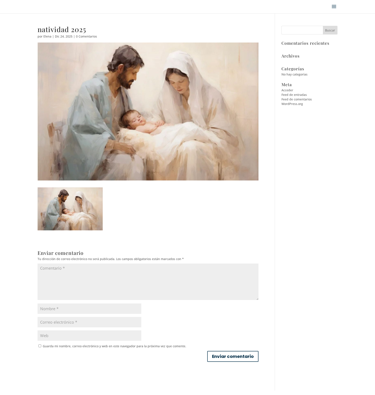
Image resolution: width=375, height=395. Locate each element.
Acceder (287, 90)
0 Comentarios (86, 36)
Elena (47, 36)
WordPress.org (292, 104)
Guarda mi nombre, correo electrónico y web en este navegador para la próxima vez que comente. (114, 346)
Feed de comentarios (296, 99)
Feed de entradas (294, 95)
